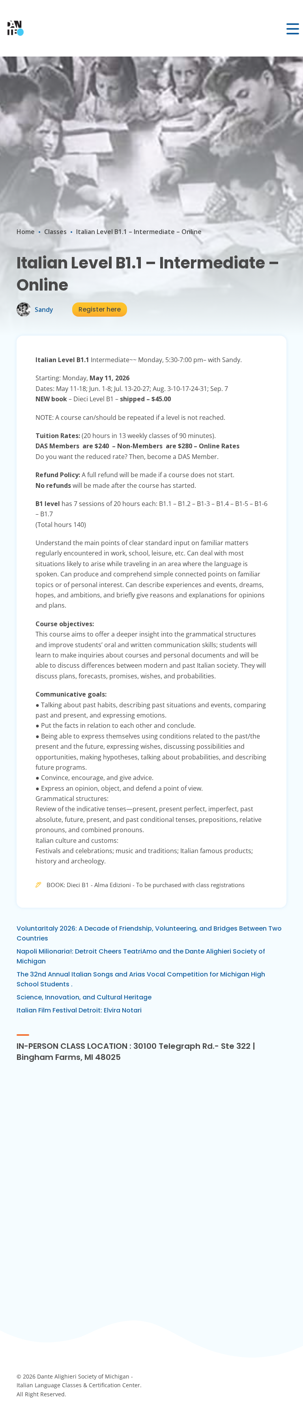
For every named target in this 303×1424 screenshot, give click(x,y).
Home (26, 231)
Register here (100, 309)
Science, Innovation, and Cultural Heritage (84, 997)
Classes (55, 231)
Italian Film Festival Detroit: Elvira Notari (79, 1010)
